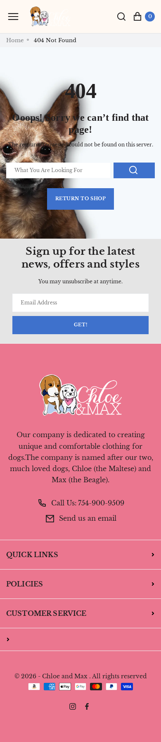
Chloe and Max (65, 676)
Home (15, 40)
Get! (80, 325)
